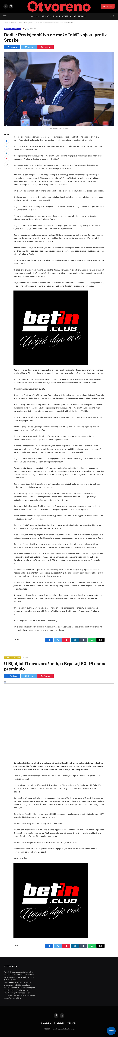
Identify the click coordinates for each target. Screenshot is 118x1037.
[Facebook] (6, 141)
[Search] (113, 16)
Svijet (65, 16)
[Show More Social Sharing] (56, 47)
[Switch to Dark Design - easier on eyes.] (109, 16)
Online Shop (108, 6)
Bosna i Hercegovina (12, 29)
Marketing (72, 1023)
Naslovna (34, 16)
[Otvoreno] (59, 6)
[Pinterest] (6, 158)
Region (56, 16)
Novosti (45, 16)
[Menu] (4, 16)
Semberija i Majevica (12, 657)
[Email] (6, 164)
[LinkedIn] (6, 152)
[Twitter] (6, 147)
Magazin (82, 16)
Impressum (59, 1023)
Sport (73, 16)
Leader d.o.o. (69, 1029)
